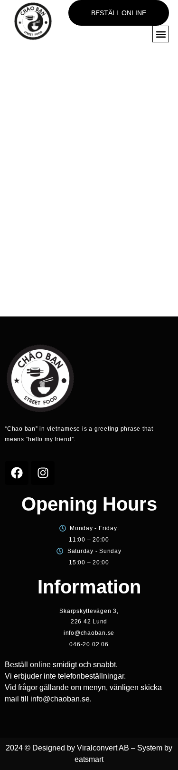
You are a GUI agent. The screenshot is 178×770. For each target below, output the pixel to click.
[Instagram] (43, 473)
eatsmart (89, 759)
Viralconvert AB (103, 748)
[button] (160, 34)
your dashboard (33, 292)
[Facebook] (16, 473)
